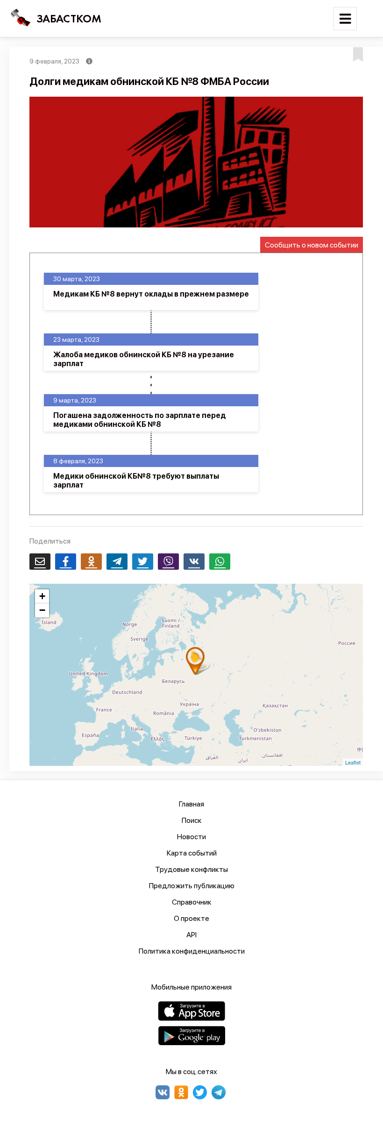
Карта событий (192, 853)
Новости (191, 836)
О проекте (191, 918)
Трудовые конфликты (191, 869)
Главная (191, 804)
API (191, 934)
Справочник (192, 902)
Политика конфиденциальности (192, 951)
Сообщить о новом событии (311, 245)
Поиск (192, 820)
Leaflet (353, 762)
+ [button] (42, 596)
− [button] (42, 610)
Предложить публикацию (191, 885)
